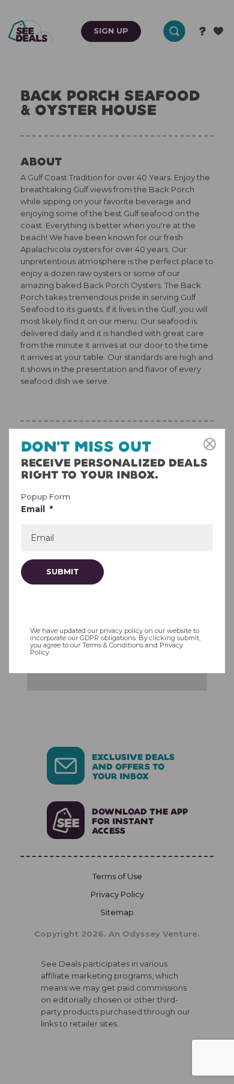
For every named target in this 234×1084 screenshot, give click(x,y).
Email (37, 509)
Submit (62, 571)
